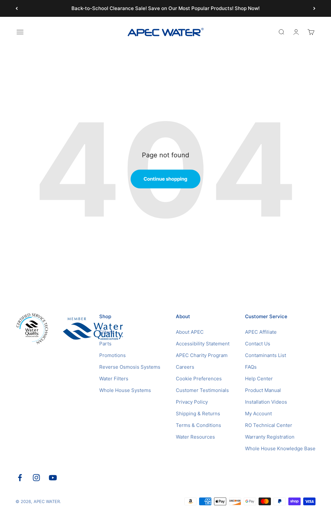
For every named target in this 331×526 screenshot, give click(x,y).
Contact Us (257, 344)
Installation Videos (266, 402)
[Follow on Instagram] (36, 477)
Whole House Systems (125, 390)
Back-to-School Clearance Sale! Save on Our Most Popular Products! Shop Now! (165, 8)
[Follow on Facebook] (20, 477)
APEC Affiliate (261, 332)
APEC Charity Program (202, 355)
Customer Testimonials (202, 390)
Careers (185, 367)
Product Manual (263, 390)
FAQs (251, 367)
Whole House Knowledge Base (280, 448)
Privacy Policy (192, 402)
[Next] (314, 8)
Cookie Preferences (199, 378)
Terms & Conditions (198, 425)
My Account (258, 413)
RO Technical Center (268, 425)
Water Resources (195, 437)
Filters (106, 332)
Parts (105, 344)
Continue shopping (165, 179)
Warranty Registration (269, 437)
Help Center (259, 378)
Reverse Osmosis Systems (129, 367)
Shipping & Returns (198, 413)
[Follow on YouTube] (52, 477)
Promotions (112, 355)
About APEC (190, 332)
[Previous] (17, 8)
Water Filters (113, 378)
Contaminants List (265, 355)
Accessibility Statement (203, 344)
